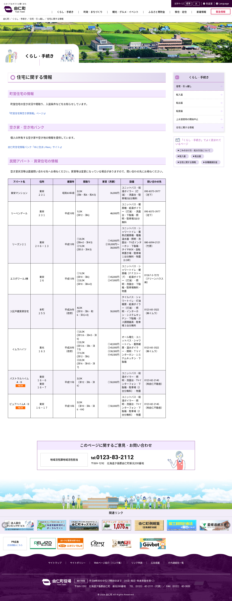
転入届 (179, 94)
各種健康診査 (211, 162)
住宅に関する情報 (185, 127)
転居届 (179, 111)
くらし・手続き (199, 77)
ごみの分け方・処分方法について (194, 150)
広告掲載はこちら (15, 545)
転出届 (179, 103)
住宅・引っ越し (184, 86)
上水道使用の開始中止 (187, 119)
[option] (30, 525)
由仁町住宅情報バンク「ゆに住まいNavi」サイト (34, 147)
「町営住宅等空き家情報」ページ (25, 113)
